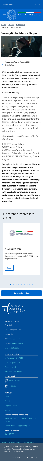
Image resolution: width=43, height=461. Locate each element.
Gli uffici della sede (12, 347)
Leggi (10, 268)
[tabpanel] (21, 252)
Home (3, 24)
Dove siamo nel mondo (13, 371)
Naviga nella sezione (22, 293)
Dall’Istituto (20, 24)
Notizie (11, 24)
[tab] (10, 284)
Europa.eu (12, 385)
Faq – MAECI (9, 434)
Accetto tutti (33, 457)
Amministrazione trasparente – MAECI (19, 425)
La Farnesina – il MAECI (14, 358)
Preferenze (17, 457)
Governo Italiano (8, 4)
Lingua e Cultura (11, 405)
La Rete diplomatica (12, 362)
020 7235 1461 (13, 338)
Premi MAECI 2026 (13, 249)
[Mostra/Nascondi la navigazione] (4, 14)
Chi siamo (8, 396)
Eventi (7, 401)
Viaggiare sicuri (10, 367)
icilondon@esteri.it (17, 343)
